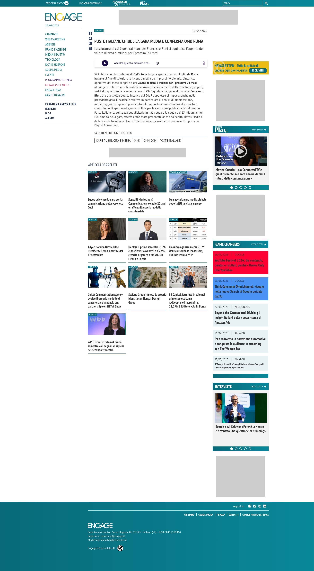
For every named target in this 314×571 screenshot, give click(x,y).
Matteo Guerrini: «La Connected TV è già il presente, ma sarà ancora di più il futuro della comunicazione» (240, 174)
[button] (266, 3)
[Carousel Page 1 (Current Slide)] (231, 187)
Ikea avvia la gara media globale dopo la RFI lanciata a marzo (188, 201)
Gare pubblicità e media (113, 140)
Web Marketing (55, 39)
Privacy (221, 514)
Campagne (51, 34)
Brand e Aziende (55, 49)
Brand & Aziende (178, 172)
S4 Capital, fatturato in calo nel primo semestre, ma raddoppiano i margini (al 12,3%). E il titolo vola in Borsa (187, 300)
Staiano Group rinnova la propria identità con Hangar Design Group (147, 298)
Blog (48, 113)
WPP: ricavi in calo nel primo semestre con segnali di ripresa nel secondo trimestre (106, 346)
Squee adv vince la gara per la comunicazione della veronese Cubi (105, 203)
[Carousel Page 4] (245, 187)
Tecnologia (52, 59)
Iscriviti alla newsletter (60, 104)
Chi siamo (189, 514)
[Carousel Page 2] (236, 187)
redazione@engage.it (113, 536)
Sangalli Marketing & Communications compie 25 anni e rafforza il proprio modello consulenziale (147, 205)
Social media (53, 70)
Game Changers (55, 95)
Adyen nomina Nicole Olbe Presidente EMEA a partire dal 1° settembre (105, 251)
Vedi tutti (257, 129)
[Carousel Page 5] (250, 187)
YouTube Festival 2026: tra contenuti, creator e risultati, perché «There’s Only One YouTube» (239, 265)
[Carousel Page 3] (240, 187)
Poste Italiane (170, 140)
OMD (137, 140)
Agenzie (50, 44)
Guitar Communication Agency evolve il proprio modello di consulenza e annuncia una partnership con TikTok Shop (105, 300)
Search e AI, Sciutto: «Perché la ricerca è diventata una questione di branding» (241, 428)
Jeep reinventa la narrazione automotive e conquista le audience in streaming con (240, 343)
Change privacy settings (255, 514)
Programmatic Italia (58, 80)
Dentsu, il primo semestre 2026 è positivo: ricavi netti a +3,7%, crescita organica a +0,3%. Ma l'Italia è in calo (147, 253)
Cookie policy (205, 514)
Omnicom (149, 140)
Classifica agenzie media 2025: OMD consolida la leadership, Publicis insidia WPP (187, 251)
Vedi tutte (257, 386)
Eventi (49, 75)
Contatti (233, 514)
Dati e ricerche (55, 65)
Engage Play (53, 90)
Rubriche (50, 109)
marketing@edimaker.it (113, 540)
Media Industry (55, 54)
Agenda (49, 118)
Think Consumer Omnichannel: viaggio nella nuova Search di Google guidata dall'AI (239, 291)
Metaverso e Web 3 (57, 85)
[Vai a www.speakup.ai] (204, 63)
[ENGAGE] (63, 17)
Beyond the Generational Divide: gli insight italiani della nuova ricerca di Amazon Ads (238, 317)
